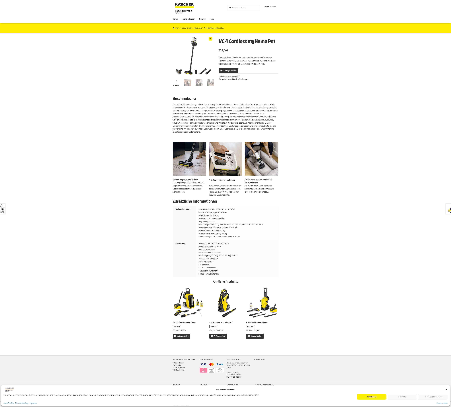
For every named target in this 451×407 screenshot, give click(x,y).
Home (175, 19)
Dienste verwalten (442, 403)
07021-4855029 (236, 377)
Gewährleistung (179, 368)
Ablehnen (402, 397)
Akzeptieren (372, 397)
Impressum (33, 403)
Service (202, 19)
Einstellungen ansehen (433, 397)
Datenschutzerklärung (22, 403)
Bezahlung (177, 365)
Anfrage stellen (229, 70)
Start (177, 28)
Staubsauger (198, 28)
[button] (446, 389)
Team (212, 19)
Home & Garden (188, 19)
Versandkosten (179, 363)
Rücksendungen (179, 370)
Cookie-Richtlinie (9, 403)
